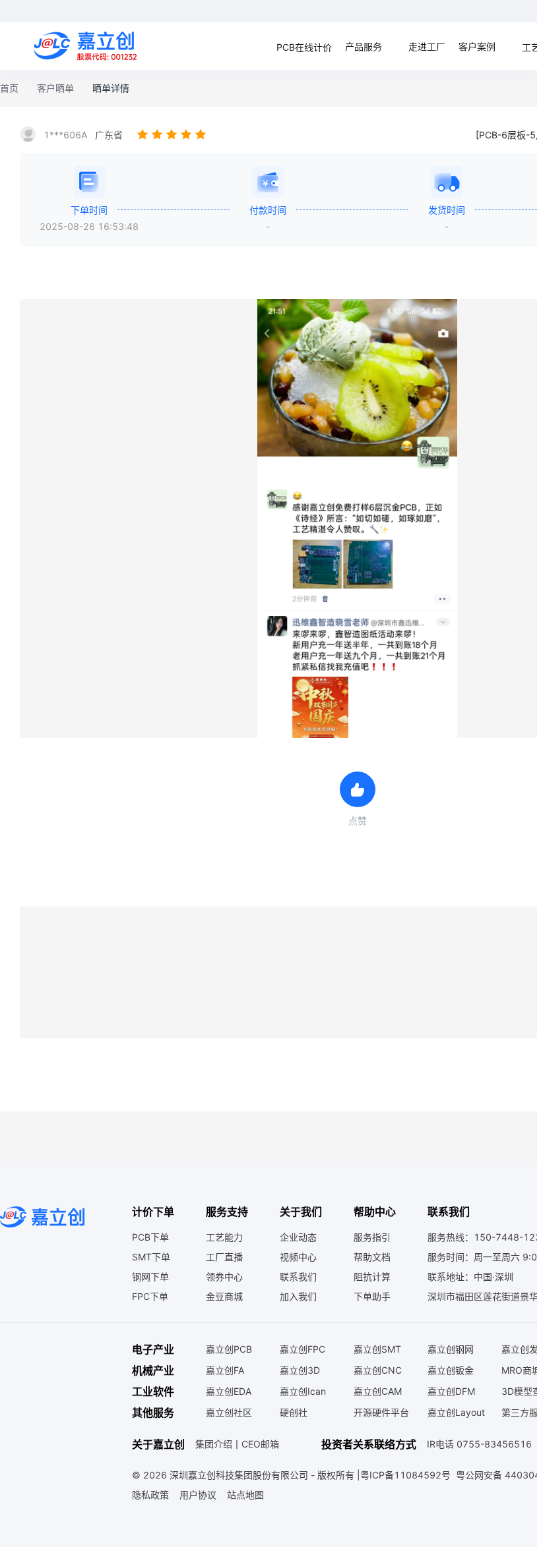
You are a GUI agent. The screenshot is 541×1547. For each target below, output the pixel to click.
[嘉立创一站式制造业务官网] (87, 46)
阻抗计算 (372, 1276)
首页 (9, 88)
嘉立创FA (225, 1370)
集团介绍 (213, 1444)
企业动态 (298, 1237)
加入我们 (298, 1296)
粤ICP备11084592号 (405, 1474)
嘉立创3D (300, 1370)
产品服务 (363, 46)
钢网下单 (150, 1276)
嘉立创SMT (377, 1349)
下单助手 (372, 1296)
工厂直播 (224, 1256)
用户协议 (197, 1494)
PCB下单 (150, 1237)
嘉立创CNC (378, 1370)
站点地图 (245, 1494)
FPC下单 (150, 1296)
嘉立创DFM (451, 1391)
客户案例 (477, 46)
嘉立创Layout (456, 1412)
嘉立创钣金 (451, 1370)
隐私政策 (150, 1494)
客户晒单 (55, 88)
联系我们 (298, 1276)
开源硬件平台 (381, 1412)
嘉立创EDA (228, 1391)
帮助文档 (372, 1256)
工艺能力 (224, 1237)
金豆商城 (224, 1296)
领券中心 (224, 1276)
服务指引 (372, 1237)
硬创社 (293, 1412)
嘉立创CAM (378, 1391)
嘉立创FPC (302, 1349)
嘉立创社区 (229, 1412)
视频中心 (298, 1256)
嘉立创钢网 (451, 1349)
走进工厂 (426, 46)
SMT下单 (151, 1256)
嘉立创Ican (303, 1391)
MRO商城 (521, 1370)
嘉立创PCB (229, 1349)
